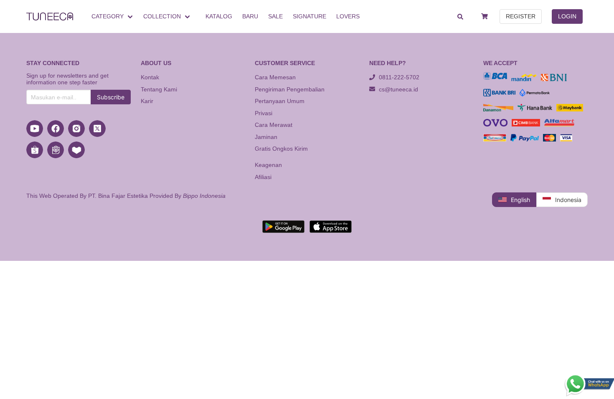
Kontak (150, 77)
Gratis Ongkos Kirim (281, 148)
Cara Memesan (275, 77)
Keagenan (268, 165)
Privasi (263, 113)
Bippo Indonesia (204, 195)
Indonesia (568, 199)
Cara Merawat (273, 124)
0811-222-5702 (398, 77)
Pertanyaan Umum (279, 101)
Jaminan (266, 137)
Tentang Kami (159, 89)
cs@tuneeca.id (397, 89)
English (520, 199)
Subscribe (110, 97)
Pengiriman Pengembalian (290, 89)
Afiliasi (263, 177)
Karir (147, 101)
